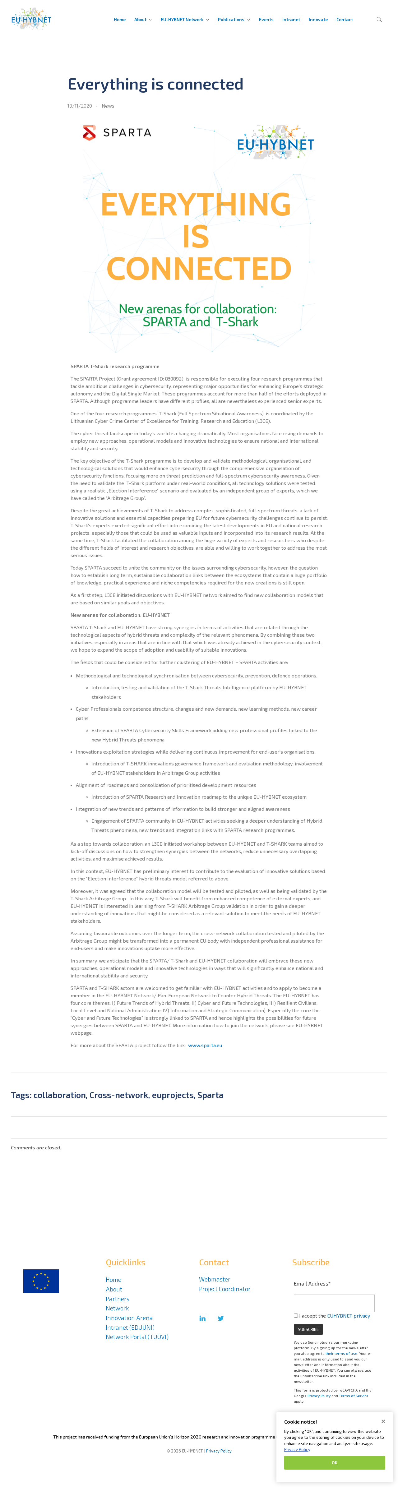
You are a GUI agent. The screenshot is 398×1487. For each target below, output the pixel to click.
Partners (117, 1298)
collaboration (60, 1095)
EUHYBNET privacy (348, 1315)
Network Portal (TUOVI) (137, 1336)
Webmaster (214, 1279)
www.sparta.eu (205, 1045)
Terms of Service (353, 1395)
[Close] (383, 1421)
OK (334, 1462)
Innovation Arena (129, 1317)
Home (113, 1279)
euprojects (173, 1095)
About (114, 1289)
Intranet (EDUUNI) (130, 1327)
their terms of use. (342, 1353)
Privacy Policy (319, 1395)
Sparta (210, 1095)
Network (117, 1308)
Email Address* (312, 1283)
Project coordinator (225, 1288)
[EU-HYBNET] (42, 18)
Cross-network (119, 1095)
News (108, 106)
